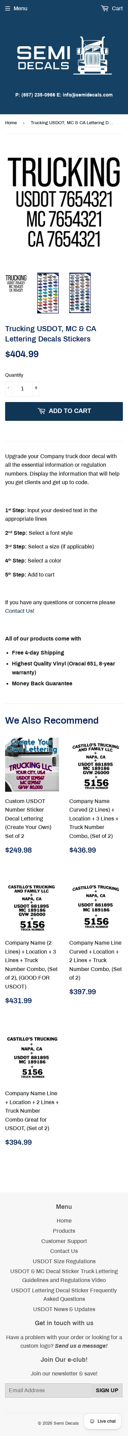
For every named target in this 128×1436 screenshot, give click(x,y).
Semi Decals (66, 1423)
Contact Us (64, 1251)
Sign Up (107, 1390)
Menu (20, 8)
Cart (117, 8)
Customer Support (64, 1241)
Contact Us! (19, 611)
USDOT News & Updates (64, 1309)
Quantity (14, 375)
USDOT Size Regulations (64, 1261)
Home (11, 122)
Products (64, 1231)
